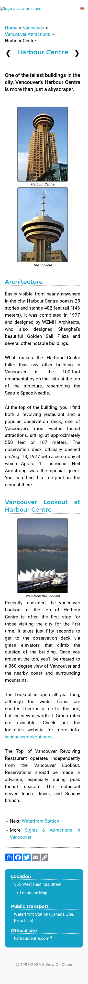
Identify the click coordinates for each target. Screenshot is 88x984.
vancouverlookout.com (28, 737)
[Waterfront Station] (77, 53)
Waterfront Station (40, 821)
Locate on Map (33, 892)
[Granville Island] (8, 53)
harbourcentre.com (31, 938)
